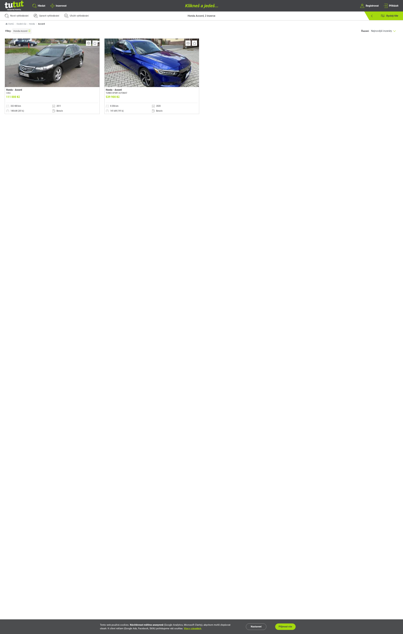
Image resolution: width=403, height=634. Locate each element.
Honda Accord (20, 31)
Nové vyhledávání (19, 15)
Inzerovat (61, 5)
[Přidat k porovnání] (88, 43)
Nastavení (256, 626)
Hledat (41, 5)
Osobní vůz (21, 24)
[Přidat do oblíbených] (95, 43)
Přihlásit (393, 5)
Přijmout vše (285, 626)
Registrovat (372, 5)
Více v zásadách (192, 628)
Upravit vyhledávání (49, 15)
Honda (32, 24)
